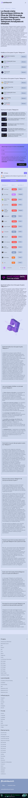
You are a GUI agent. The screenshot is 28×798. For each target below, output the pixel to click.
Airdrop (2, 754)
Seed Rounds (3, 732)
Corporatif (3, 715)
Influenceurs (7, 8)
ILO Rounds (3, 750)
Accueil (2, 8)
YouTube (2, 701)
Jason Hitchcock (6, 247)
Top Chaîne (20, 185)
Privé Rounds (3, 734)
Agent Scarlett (7, 226)
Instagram (3, 705)
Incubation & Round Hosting (7, 680)
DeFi (2, 645)
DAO (2, 721)
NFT (1, 649)
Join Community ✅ (14, 180)
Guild (2, 723)
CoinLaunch (6, 216)
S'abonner (21, 164)
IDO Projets (3, 661)
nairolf (5, 221)
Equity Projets (4, 673)
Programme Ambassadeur (6, 762)
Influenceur (4, 185)
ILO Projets (3, 669)
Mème (2, 653)
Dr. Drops (6, 194)
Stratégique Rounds (5, 736)
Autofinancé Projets (5, 675)
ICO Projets (3, 667)
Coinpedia (6, 231)
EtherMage (6, 257)
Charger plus (23, 267)
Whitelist (3, 771)
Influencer (24, 56)
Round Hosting (4, 684)
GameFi (2, 647)
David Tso (6, 204)
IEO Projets (3, 663)
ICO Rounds (3, 744)
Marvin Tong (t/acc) (6, 199)
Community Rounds (5, 738)
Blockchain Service (5, 643)
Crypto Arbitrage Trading (6, 210)
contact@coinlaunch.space (7, 789)
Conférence (3, 773)
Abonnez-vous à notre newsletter (13, 146)
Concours (3, 764)
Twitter (20, 189)
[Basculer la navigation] (25, 2)
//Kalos (5, 252)
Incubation (3, 682)
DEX (2, 686)
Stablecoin (3, 655)
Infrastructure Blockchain (6, 641)
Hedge (2, 727)
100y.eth (6, 236)
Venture (2, 713)
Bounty (2, 758)
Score (13, 185)
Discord (2, 707)
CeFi (2, 651)
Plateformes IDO (4, 688)
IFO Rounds (3, 752)
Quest (2, 766)
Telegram (20, 194)
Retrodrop (3, 756)
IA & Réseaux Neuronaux (6, 659)
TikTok (2, 703)
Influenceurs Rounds (5, 740)
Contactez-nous (11, 785)
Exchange (3, 719)
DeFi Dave (6, 189)
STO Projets (3, 665)
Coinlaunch (6, 2)
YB (4, 262)
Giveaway (3, 760)
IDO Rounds (3, 742)
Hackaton (3, 769)
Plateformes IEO (4, 692)
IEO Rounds (3, 748)
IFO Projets (3, 671)
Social (2, 657)
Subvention (3, 768)
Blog (3, 785)
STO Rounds (3, 746)
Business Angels (4, 725)
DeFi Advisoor (7, 242)
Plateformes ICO (4, 690)
